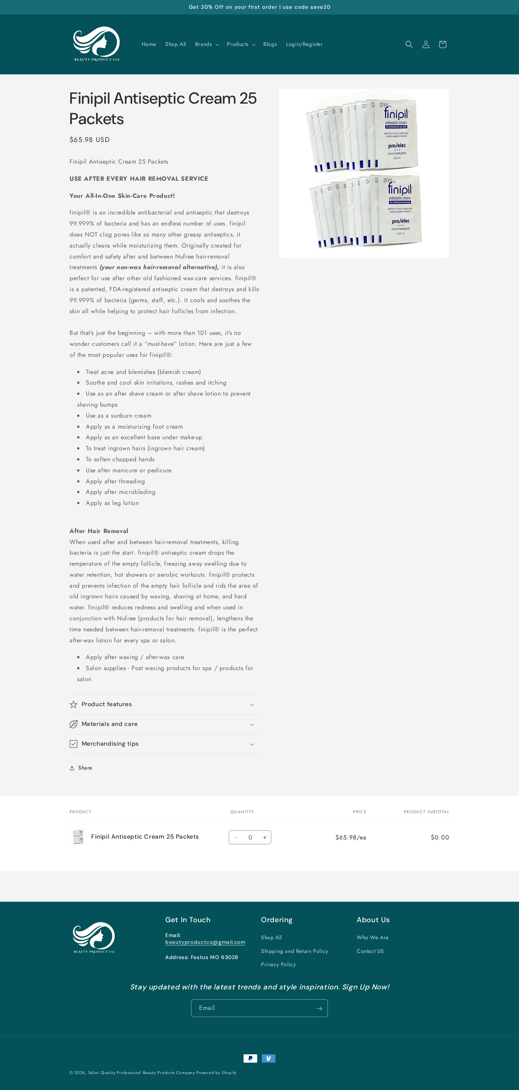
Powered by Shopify (216, 1072)
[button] (207, 44)
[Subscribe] (319, 1008)
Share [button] (85, 768)
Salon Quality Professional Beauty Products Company (142, 1072)
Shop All (271, 938)
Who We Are (373, 938)
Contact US (370, 951)
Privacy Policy (278, 964)
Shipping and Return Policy (294, 951)
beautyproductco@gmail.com (205, 942)
